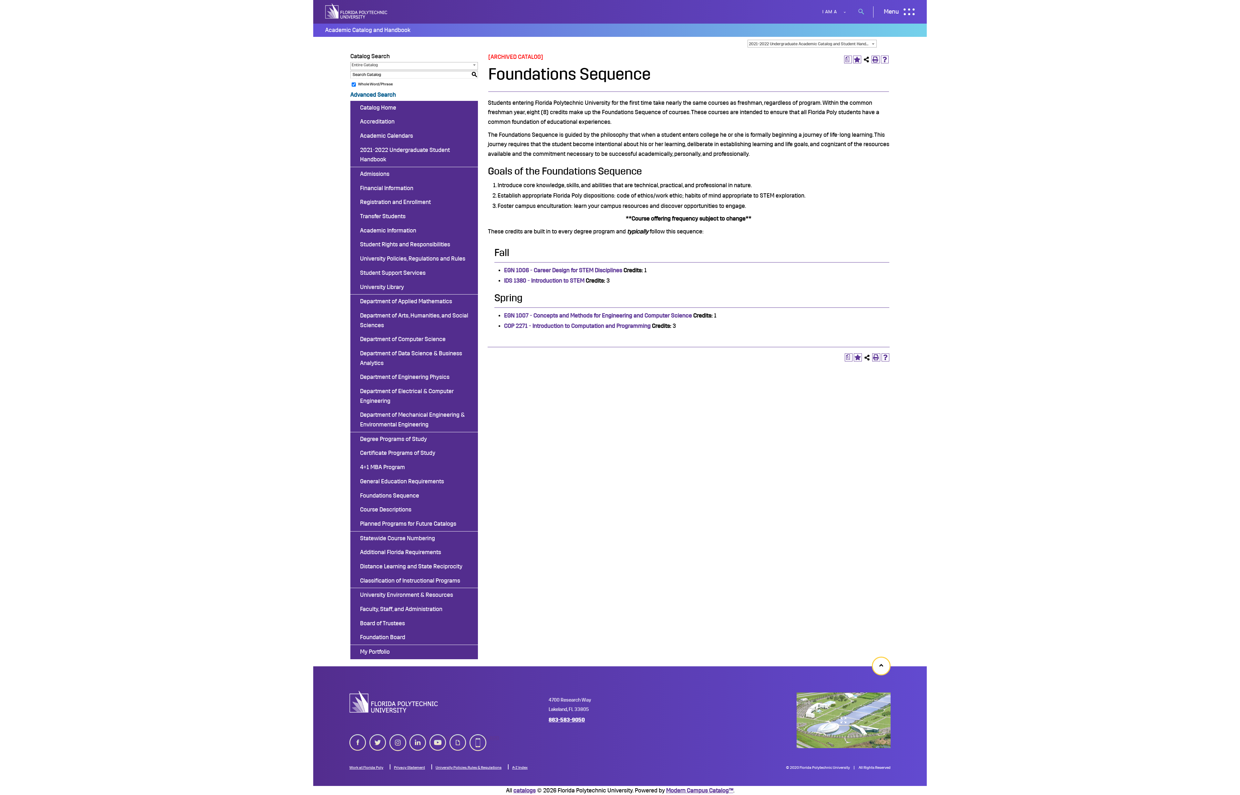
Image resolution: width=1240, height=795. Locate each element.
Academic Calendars (386, 136)
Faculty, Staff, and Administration (401, 609)
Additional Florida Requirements (400, 552)
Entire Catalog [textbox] (365, 65)
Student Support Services (393, 273)
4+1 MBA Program (382, 467)
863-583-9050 (567, 720)
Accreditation (377, 121)
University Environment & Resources (406, 595)
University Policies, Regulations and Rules (412, 259)
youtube (437, 737)
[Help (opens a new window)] (885, 60)
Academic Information (388, 230)
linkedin (417, 737)
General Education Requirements (402, 481)
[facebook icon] (357, 741)
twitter (377, 737)
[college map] (844, 720)
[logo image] (393, 702)
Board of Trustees (382, 623)
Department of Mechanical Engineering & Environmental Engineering (412, 419)
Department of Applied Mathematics (406, 301)
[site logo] (356, 11)
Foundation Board (382, 637)
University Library (382, 287)
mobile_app (478, 737)
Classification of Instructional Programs (410, 581)
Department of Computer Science (403, 339)
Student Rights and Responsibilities (405, 244)
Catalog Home (378, 108)
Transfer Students (383, 216)
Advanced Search (373, 95)
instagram (397, 737)
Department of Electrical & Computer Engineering (407, 396)
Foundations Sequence (389, 496)
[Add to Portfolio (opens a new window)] (857, 60)
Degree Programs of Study (393, 439)
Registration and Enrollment (395, 202)
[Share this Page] (867, 60)
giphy (456, 737)
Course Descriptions (385, 509)
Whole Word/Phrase (375, 84)
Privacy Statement (409, 767)
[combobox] (812, 44)
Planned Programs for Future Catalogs (408, 524)
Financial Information (386, 188)
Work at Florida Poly (366, 767)
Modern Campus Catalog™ (699, 790)
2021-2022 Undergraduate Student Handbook (405, 155)
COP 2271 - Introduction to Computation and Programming (577, 326)
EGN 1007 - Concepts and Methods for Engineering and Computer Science (598, 315)
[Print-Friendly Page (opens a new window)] (876, 60)
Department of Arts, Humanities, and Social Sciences (414, 320)
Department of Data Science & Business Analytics (411, 358)
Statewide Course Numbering (397, 538)
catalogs (524, 790)
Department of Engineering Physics (405, 377)
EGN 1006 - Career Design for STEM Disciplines (563, 270)
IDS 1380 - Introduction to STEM (544, 281)
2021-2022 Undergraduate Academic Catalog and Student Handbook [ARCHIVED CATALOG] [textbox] (812, 44)
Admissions (374, 174)
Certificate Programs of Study (397, 453)
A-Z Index (520, 767)
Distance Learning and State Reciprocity (411, 566)
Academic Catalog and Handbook (367, 30)
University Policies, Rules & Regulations (468, 767)
